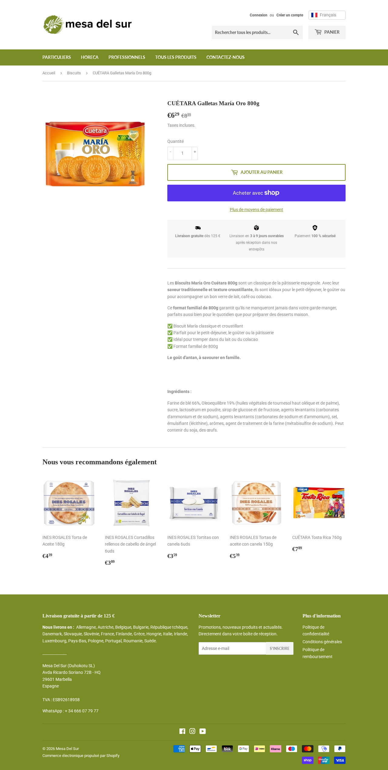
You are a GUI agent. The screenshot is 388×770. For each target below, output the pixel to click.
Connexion (258, 15)
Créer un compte (289, 15)
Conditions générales (322, 641)
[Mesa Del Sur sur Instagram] (192, 732)
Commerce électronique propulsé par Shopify (80, 755)
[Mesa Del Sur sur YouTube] (202, 732)
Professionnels (127, 57)
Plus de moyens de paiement (256, 209)
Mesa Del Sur (67, 748)
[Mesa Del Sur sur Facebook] (182, 732)
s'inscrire (279, 648)
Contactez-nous (225, 57)
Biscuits (74, 73)
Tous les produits (175, 57)
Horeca (90, 57)
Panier (331, 32)
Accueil (48, 73)
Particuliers (56, 57)
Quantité (175, 141)
